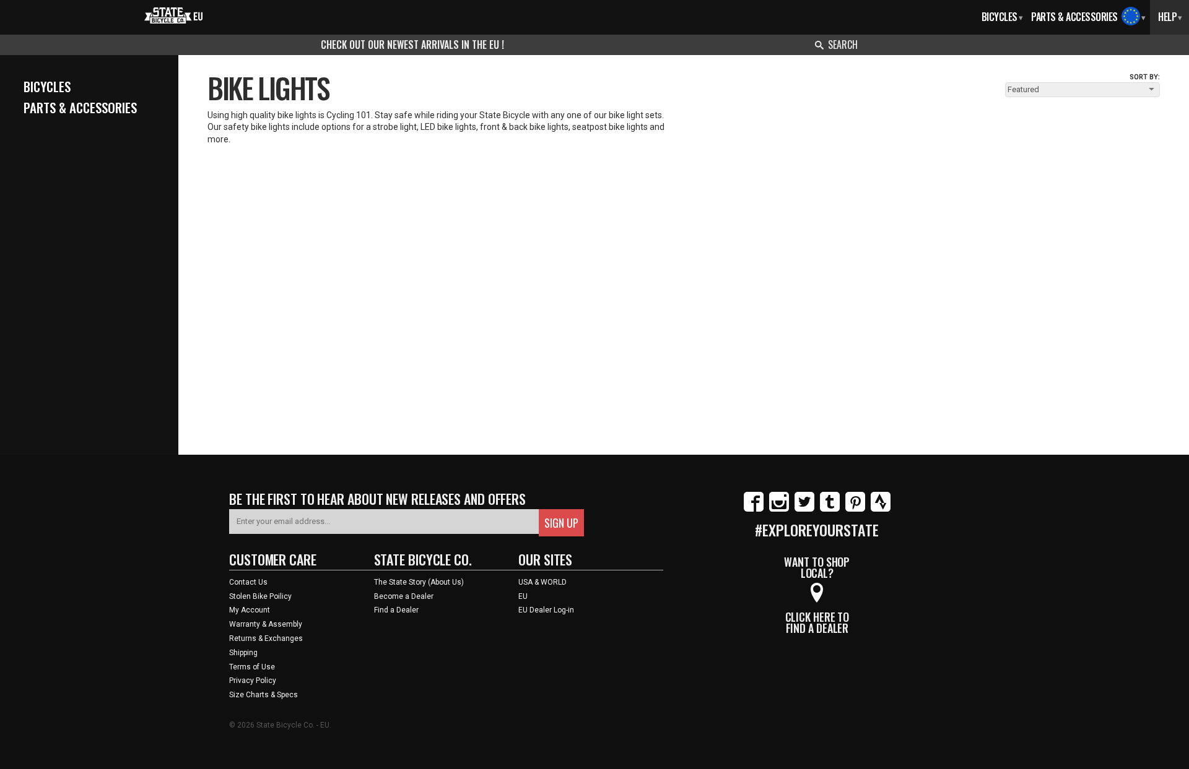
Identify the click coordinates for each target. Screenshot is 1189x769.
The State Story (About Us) (419, 582)
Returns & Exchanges (266, 638)
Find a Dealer (396, 610)
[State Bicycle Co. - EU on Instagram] (779, 509)
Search (843, 44)
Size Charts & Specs (263, 694)
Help (1170, 16)
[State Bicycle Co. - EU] (173, 14)
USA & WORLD (542, 582)
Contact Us (248, 582)
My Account (249, 610)
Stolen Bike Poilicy (260, 596)
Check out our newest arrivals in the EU (411, 44)
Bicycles (1002, 16)
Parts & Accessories (1074, 16)
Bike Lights (268, 87)
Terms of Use (252, 667)
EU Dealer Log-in (546, 610)
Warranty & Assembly (265, 624)
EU (523, 596)
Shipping (243, 652)
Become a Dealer (403, 596)
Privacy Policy (252, 680)
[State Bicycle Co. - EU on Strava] (881, 509)
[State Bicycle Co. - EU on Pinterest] (855, 509)
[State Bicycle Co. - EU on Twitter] (804, 509)
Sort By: (1145, 77)
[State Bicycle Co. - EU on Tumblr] (830, 509)
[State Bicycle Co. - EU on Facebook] (754, 509)
